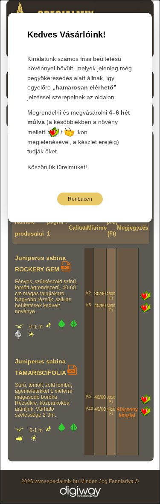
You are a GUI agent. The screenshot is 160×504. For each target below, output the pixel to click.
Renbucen (80, 199)
